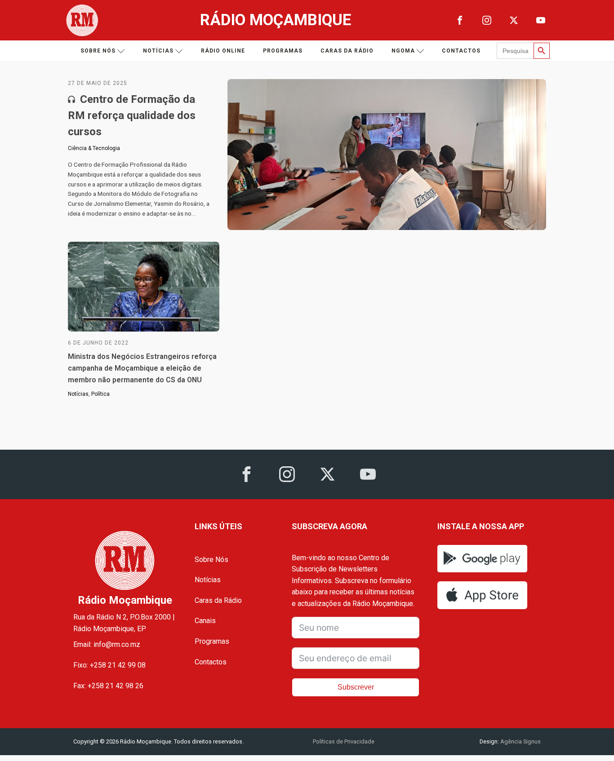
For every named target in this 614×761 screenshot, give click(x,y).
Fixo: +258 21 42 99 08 (109, 665)
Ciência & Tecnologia (94, 148)
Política (100, 394)
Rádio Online (223, 51)
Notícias (158, 51)
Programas (283, 51)
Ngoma (403, 51)
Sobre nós (98, 51)
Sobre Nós (211, 559)
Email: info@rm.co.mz (106, 644)
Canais (205, 620)
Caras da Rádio (347, 51)
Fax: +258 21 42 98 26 (108, 685)
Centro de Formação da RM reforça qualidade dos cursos (132, 115)
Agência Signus (520, 741)
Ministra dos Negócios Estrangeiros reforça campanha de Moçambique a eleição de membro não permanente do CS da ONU (142, 368)
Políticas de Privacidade (343, 741)
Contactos (461, 51)
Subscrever (356, 687)
